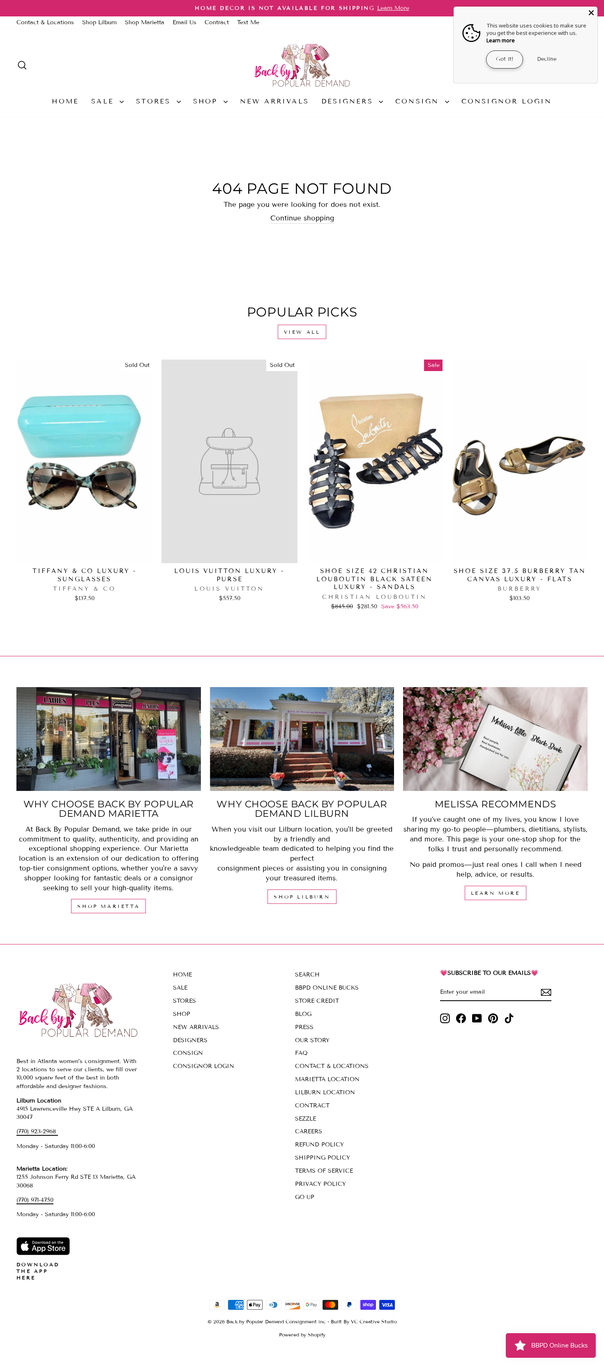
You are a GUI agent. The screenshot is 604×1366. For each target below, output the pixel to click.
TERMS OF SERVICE (324, 1170)
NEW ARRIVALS (274, 101)
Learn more (500, 40)
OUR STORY (312, 1040)
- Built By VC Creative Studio (362, 1321)
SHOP (207, 101)
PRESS (304, 1027)
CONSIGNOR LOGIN (506, 101)
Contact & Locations (45, 22)
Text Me (248, 22)
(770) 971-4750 (34, 1199)
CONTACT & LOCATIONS (332, 1066)
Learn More (495, 893)
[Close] (591, 13)
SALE (104, 101)
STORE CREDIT (317, 1000)
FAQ (301, 1053)
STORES (155, 101)
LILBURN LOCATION (325, 1092)
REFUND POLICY (319, 1144)
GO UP (304, 1197)
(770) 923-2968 (37, 1131)
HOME (65, 101)
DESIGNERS (349, 101)
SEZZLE (305, 1118)
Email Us (184, 22)
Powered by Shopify (302, 1335)
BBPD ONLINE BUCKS (327, 987)
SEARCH (307, 974)
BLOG (303, 1014)
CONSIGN (419, 101)
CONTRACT (312, 1105)
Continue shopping (302, 218)
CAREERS (308, 1131)
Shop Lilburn (99, 22)
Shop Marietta (144, 22)
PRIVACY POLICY (320, 1183)
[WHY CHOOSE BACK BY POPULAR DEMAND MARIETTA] (108, 739)
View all (302, 332)
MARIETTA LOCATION (327, 1079)
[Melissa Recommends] (495, 739)
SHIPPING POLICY (322, 1157)
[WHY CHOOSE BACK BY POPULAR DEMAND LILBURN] (302, 739)
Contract (217, 22)
